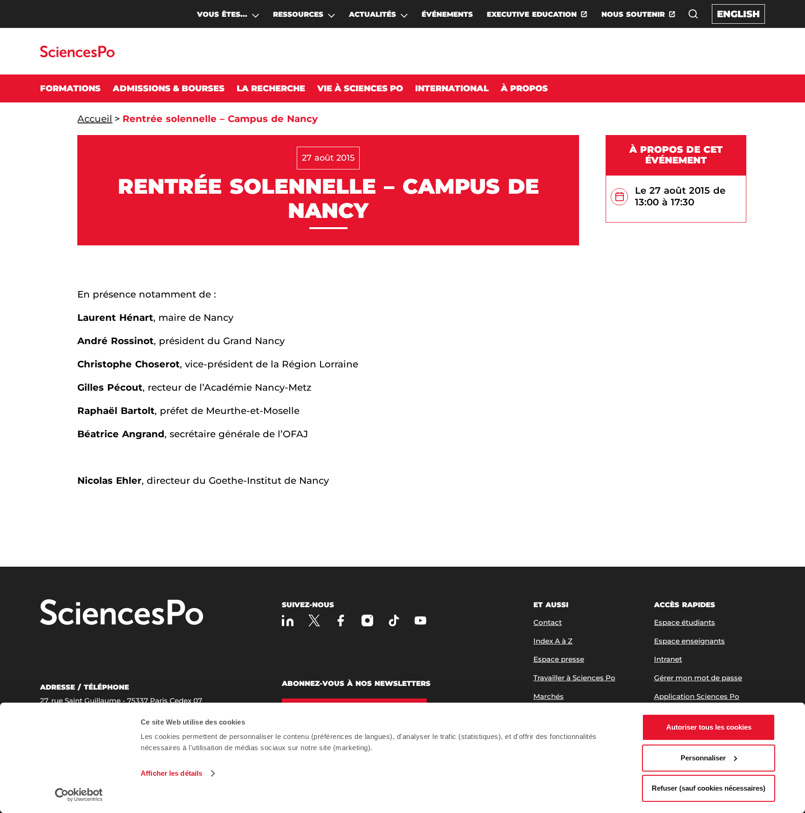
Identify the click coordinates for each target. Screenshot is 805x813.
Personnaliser (703, 758)
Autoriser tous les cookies (708, 727)
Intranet (668, 659)
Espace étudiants (684, 622)
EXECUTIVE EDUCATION (532, 14)
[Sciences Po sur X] (314, 620)
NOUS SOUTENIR (633, 14)
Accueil (94, 118)
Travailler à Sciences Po (574, 677)
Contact (547, 622)
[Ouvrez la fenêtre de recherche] (693, 14)
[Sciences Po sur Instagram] (367, 620)
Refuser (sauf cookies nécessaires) (708, 788)
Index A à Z (553, 641)
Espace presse (558, 659)
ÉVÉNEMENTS (447, 14)
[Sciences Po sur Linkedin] (287, 620)
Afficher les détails (171, 773)
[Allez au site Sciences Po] (77, 54)
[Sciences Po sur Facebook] (341, 620)
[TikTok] (394, 620)
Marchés (548, 696)
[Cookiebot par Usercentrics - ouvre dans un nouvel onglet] (79, 795)
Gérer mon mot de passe (698, 677)
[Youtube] (420, 620)
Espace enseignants (689, 641)
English (738, 14)
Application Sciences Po (696, 696)
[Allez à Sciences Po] (121, 613)
